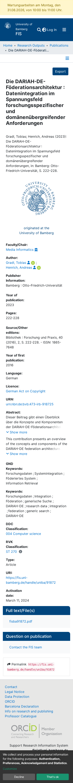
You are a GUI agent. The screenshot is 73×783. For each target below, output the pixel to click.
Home (7, 45)
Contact (11, 687)
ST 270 (11, 552)
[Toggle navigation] (64, 30)
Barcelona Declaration (22, 706)
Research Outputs (31, 45)
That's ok (53, 777)
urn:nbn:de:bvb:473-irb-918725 (30, 404)
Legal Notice (14, 692)
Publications (59, 45)
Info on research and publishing (29, 711)
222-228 (12, 318)
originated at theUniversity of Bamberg (36, 230)
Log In (52, 30)
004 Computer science (23, 534)
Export (60, 71)
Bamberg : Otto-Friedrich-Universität (34, 285)
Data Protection (17, 697)
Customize (10, 768)
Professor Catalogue (20, 716)
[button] (44, 29)
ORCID (10, 701)
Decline (19, 777)
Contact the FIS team (25, 647)
